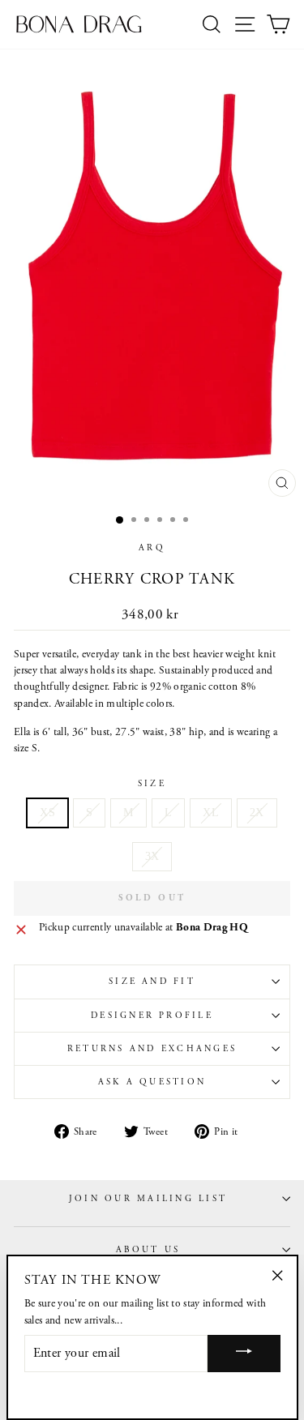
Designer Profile (152, 1015)
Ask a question (152, 1082)
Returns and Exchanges (152, 1048)
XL (211, 812)
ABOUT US (148, 1249)
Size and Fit (152, 981)
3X (152, 856)
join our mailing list (148, 1198)
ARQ (152, 548)
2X (257, 812)
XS (47, 812)
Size (152, 783)
